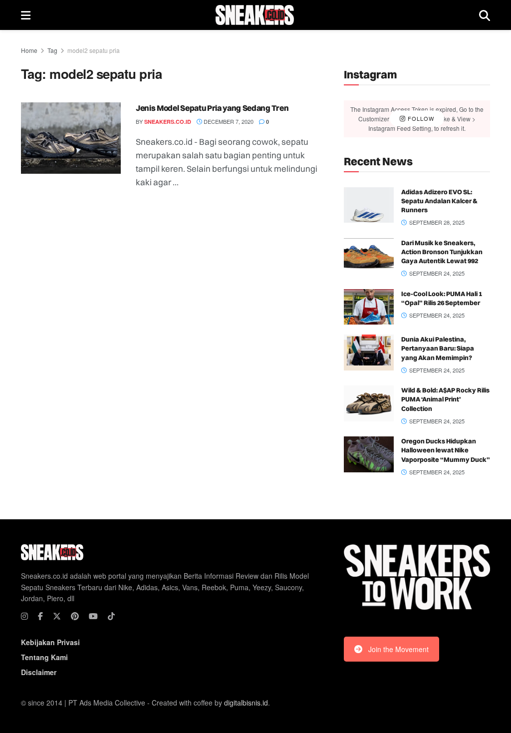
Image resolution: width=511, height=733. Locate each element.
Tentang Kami (44, 657)
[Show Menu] (25, 15)
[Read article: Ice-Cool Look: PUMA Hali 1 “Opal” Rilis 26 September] (369, 307)
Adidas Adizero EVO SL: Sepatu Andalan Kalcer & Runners (439, 201)
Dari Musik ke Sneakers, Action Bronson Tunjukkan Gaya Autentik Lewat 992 (442, 252)
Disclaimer (38, 672)
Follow (420, 118)
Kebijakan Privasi (50, 642)
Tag (52, 50)
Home (29, 50)
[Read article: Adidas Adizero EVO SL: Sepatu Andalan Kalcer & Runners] (369, 205)
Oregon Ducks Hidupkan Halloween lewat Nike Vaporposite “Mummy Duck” (445, 450)
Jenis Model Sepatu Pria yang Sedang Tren (212, 108)
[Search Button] (484, 15)
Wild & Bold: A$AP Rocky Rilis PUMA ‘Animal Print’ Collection (445, 399)
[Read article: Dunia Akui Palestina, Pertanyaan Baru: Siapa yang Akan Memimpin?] (369, 352)
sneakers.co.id (167, 121)
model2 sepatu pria (93, 50)
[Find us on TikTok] (111, 616)
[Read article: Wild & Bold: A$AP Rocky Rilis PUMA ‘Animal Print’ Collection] (369, 403)
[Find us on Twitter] (57, 616)
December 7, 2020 (228, 121)
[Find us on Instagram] (24, 616)
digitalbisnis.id (246, 703)
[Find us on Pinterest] (75, 616)
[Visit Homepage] (255, 15)
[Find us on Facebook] (40, 616)
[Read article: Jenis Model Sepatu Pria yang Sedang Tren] (71, 138)
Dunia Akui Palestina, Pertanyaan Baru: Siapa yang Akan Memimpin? (437, 348)
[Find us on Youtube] (93, 616)
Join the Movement (398, 649)
